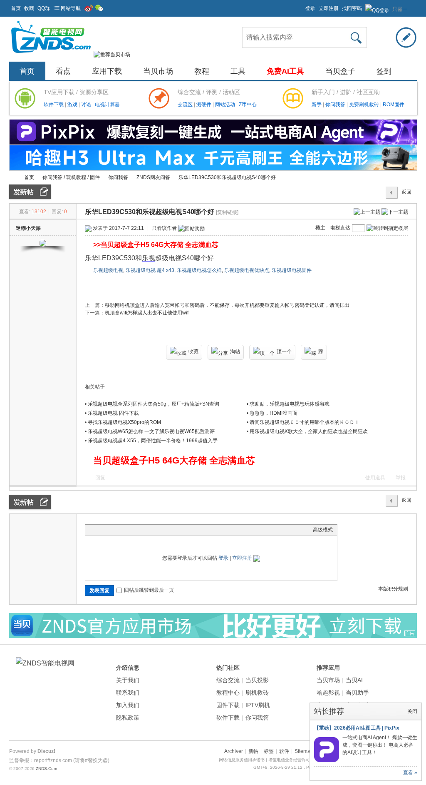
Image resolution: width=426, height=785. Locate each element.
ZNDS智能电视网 (12, 178)
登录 (310, 8)
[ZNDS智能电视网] (50, 54)
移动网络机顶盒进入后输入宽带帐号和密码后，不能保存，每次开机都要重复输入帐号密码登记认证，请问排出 (227, 305)
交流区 (185, 104)
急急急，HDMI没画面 (273, 413)
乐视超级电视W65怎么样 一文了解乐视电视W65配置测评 (151, 431)
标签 (269, 751)
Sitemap (304, 751)
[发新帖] (30, 191)
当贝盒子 (340, 71)
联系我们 (127, 692)
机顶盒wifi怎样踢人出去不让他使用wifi (147, 313)
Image (110, 530)
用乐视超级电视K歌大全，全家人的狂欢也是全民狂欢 (309, 431)
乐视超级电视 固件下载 (113, 413)
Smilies (152, 530)
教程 (201, 71)
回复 (100, 478)
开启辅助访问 (302, 6)
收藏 (29, 8)
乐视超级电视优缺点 (246, 270)
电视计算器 (107, 104)
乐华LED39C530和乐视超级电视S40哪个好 (227, 177)
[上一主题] (367, 211)
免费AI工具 (285, 71)
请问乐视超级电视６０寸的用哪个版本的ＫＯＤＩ (304, 422)
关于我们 (127, 680)
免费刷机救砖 (364, 104)
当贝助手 (357, 692)
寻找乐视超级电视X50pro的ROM (124, 422)
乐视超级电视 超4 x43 (150, 270)
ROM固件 (393, 104)
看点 (63, 71)
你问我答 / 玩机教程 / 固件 (71, 177)
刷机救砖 (257, 692)
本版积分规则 (393, 589)
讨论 (86, 104)
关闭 (412, 711)
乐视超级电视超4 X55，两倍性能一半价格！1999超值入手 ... (155, 441)
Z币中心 (248, 104)
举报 (401, 478)
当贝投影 (257, 680)
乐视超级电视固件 (292, 270)
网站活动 (225, 104)
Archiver (233, 751)
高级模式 (323, 530)
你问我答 (336, 104)
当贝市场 (158, 71)
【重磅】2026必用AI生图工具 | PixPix (356, 728)
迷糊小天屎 (28, 228)
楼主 (320, 228)
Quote (131, 530)
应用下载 (107, 71)
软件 (284, 751)
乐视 (148, 258)
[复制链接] (227, 212)
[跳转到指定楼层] (387, 228)
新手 (317, 104)
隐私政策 (127, 717)
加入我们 (127, 705)
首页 (16, 8)
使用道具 (375, 478)
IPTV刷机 (257, 705)
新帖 (253, 751)
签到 (383, 71)
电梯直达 (340, 228)
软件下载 (54, 104)
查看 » (410, 772)
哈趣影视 (328, 692)
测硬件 (204, 104)
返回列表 (406, 194)
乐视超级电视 (108, 270)
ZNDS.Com (46, 768)
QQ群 (43, 8)
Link (120, 530)
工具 (237, 71)
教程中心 (228, 692)
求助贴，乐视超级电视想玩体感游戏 (289, 404)
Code (141, 530)
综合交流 (228, 680)
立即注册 (329, 8)
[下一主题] (394, 211)
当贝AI (354, 680)
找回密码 (352, 8)
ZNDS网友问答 (153, 177)
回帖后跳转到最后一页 (149, 590)
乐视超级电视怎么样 (199, 270)
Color (100, 530)
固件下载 (228, 705)
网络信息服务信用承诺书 (242, 760)
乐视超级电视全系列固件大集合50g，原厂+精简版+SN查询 (153, 404)
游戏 (73, 104)
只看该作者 (164, 228)
